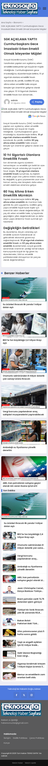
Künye (7, 742)
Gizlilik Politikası (20, 738)
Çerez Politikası (36, 738)
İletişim (7, 738)
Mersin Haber (17, 763)
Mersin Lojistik (30, 763)
